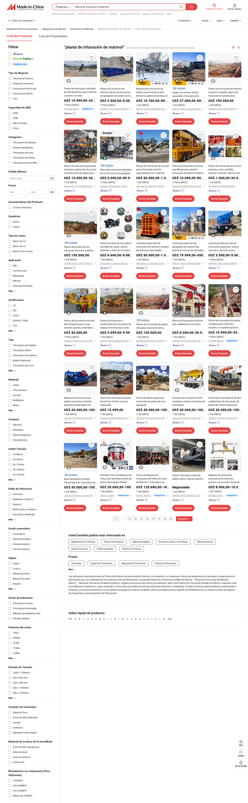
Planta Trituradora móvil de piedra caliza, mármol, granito (187, 477)
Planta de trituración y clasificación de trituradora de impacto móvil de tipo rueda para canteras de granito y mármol (115, 324)
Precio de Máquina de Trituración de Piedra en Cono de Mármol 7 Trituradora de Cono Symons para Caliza (151, 478)
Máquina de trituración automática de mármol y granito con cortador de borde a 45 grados (224, 478)
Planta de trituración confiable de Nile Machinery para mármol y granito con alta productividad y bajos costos (80, 92)
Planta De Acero (79, 548)
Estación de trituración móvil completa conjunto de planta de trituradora (188, 401)
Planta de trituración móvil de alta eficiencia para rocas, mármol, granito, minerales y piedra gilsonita (79, 324)
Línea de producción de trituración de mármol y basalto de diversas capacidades (152, 247)
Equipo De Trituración (130, 13)
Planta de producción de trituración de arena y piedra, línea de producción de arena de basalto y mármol (80, 248)
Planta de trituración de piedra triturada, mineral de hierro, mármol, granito (152, 326)
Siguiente (183, 518)
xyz (170, 618)
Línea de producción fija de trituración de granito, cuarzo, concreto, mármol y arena (223, 247)
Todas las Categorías (22, 20)
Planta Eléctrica (205, 541)
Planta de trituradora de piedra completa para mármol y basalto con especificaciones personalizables (224, 324)
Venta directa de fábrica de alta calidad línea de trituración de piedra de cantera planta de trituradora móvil (224, 401)
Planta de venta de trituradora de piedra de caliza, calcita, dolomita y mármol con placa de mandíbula (115, 247)
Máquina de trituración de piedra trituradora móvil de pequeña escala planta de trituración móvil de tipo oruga (79, 401)
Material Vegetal (141, 541)
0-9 (70, 618)
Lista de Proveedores (53, 36)
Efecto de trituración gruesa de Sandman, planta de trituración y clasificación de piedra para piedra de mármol (80, 169)
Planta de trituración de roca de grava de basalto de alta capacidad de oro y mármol (152, 169)
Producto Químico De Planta (173, 541)
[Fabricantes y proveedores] (25, 6)
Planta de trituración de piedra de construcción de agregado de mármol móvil (116, 171)
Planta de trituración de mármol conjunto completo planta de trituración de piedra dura (224, 92)
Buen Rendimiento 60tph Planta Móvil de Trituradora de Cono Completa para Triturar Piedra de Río (79, 480)
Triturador (113, 13)
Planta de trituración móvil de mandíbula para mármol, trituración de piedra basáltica (187, 169)
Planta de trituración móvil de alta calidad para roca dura (187, 322)
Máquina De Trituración (153, 13)
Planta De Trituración (165, 563)
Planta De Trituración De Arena (92, 13)
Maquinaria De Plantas (83, 541)
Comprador (184, 20)
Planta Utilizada (105, 548)
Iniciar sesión (234, 8)
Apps (219, 20)
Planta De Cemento (114, 541)
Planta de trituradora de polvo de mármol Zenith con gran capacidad (115, 401)
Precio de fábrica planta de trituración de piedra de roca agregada (151, 401)
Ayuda (205, 20)
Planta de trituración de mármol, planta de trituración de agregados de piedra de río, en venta (115, 92)
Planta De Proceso (131, 548)
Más (70, 569)
